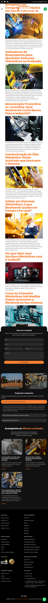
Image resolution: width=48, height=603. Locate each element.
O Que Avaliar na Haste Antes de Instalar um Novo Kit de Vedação (11, 458)
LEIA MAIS (4, 469)
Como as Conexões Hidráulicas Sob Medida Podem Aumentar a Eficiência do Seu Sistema (23, 298)
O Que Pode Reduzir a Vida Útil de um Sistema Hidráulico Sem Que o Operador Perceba (11, 491)
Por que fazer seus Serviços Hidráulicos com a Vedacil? (23, 256)
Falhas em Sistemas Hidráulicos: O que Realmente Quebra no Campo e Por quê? (21, 206)
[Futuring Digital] (24, 596)
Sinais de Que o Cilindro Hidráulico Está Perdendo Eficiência (34, 458)
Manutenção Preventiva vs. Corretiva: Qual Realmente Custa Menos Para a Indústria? (23, 108)
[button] (2, 9)
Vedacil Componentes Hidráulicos (21, 599)
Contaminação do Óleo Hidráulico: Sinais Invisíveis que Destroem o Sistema (23, 159)
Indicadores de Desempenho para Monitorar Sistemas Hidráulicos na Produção (23, 56)
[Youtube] (8, 2)
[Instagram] (2, 2)
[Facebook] (5, 2)
